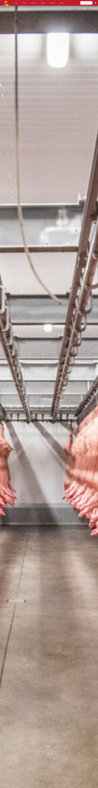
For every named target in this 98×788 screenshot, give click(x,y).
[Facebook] (95, 3)
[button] (86, 3)
